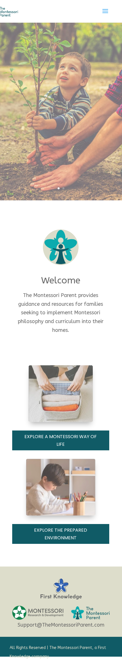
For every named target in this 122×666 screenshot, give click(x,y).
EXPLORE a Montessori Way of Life (60, 440)
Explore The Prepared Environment (60, 534)
